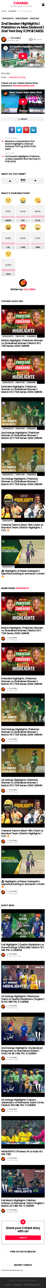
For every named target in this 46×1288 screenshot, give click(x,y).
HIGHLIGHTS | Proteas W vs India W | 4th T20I (22, 1153)
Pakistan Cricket (17, 77)
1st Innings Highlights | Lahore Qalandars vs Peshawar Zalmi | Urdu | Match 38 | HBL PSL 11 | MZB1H (22, 1102)
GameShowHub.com (24, 85)
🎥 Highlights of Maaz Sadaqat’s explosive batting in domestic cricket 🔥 (22, 573)
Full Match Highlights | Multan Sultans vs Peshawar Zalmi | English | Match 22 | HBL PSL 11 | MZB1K (22, 1203)
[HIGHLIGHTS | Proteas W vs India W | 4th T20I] (23, 1132)
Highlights (8, 336)
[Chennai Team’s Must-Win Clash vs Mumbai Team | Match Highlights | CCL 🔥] (23, 505)
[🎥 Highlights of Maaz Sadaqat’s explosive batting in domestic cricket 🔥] (23, 552)
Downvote (35, 181)
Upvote (10, 181)
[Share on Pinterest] (26, 130)
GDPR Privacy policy (33, 1285)
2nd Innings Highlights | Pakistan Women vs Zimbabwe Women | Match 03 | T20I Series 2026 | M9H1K (21, 435)
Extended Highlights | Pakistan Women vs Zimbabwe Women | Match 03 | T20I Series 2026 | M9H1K (21, 389)
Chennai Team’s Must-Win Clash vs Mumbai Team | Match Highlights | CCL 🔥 (22, 527)
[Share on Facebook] (12, 130)
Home (7, 1285)
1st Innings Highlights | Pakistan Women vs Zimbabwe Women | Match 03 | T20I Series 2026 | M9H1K (21, 481)
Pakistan (20, 336)
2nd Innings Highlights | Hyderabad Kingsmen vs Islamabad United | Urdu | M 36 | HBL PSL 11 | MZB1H (21, 1050)
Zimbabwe (31, 336)
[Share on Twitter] (19, 130)
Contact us (17, 1285)
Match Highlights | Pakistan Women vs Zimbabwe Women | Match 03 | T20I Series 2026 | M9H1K (22, 343)
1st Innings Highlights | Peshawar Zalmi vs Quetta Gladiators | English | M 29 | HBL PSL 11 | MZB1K (22, 999)
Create (23, 1237)
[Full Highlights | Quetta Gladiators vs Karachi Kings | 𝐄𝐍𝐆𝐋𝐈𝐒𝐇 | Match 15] (23, 925)
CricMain (20, 3)
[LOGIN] (43, 4)
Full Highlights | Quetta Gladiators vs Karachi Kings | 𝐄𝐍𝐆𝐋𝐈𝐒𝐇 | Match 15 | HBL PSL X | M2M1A (22, 947)
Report (24, 119)
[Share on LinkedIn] (33, 130)
